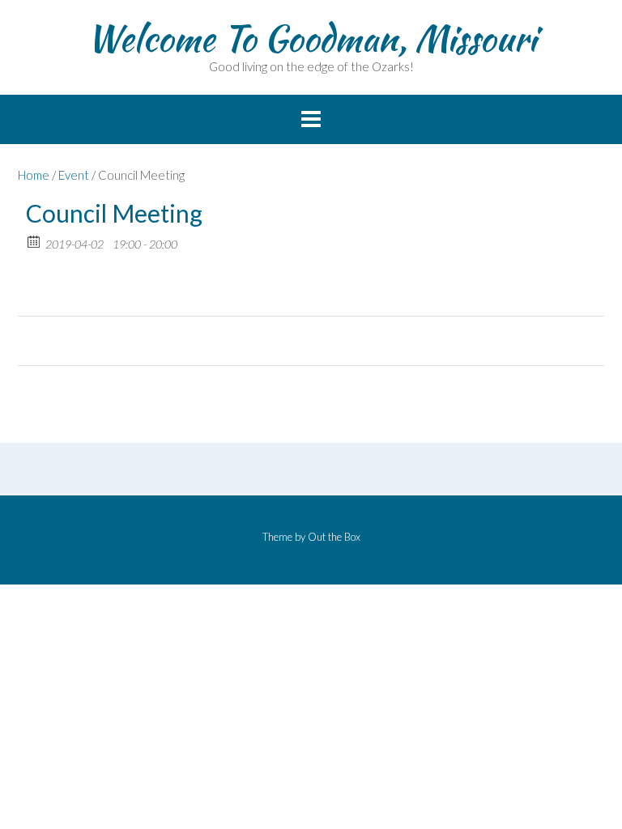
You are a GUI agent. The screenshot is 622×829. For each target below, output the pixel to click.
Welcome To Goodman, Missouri (311, 38)
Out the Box (334, 536)
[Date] (34, 241)
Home (33, 175)
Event (73, 175)
